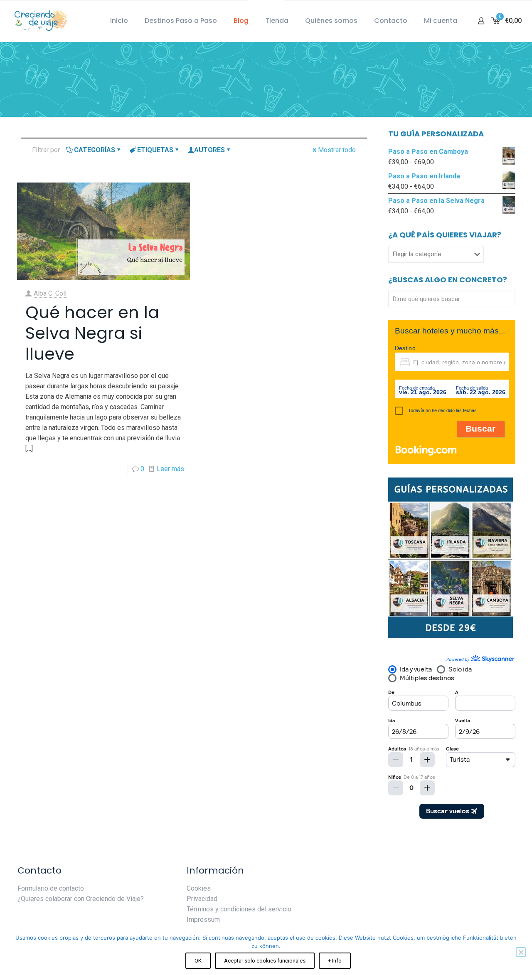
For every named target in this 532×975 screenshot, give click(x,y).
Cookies (199, 888)
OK (198, 961)
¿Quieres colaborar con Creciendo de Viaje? (80, 899)
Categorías (94, 150)
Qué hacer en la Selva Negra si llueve (92, 333)
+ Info (335, 961)
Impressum (203, 919)
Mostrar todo (337, 150)
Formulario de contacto (50, 888)
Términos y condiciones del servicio (239, 909)
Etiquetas (155, 150)
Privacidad (202, 899)
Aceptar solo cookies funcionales (264, 961)
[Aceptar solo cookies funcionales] (521, 952)
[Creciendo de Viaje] (39, 21)
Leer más (170, 469)
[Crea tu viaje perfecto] (450, 637)
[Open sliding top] (266, 9)
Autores (209, 150)
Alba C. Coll (50, 293)
